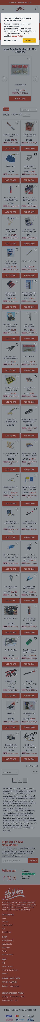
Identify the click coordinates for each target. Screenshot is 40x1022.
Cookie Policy (17, 36)
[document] (20, 30)
